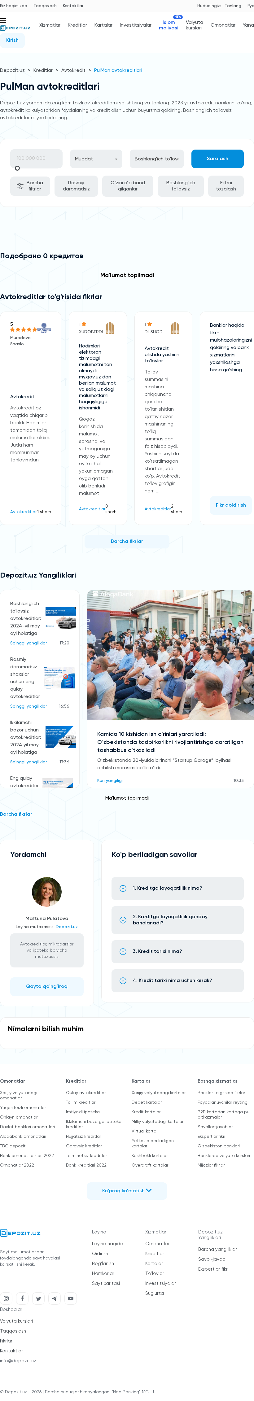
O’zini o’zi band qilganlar (128, 186)
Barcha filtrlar (35, 186)
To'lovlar (154, 1273)
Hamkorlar (103, 1273)
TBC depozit (13, 1146)
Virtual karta (144, 1131)
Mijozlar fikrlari (212, 1165)
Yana (248, 25)
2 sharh (176, 509)
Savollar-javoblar (215, 1127)
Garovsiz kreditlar (84, 1146)
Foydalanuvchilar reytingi (223, 1102)
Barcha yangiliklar (217, 1249)
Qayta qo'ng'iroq (47, 986)
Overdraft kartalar (150, 1165)
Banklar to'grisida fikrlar (221, 1093)
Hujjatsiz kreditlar (83, 1136)
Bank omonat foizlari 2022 (27, 1156)
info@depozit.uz (18, 1361)
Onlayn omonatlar (18, 1117)
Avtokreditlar (23, 512)
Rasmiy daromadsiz (76, 186)
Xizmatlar (49, 25)
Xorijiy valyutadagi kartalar (159, 1093)
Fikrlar (6, 1341)
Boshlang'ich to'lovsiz (180, 186)
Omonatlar (223, 25)
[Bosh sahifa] (15, 30)
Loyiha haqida (107, 1244)
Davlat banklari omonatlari (27, 1127)
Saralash (217, 158)
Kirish (12, 40)
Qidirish (100, 1253)
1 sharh (44, 512)
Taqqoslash (45, 6)
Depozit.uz (12, 70)
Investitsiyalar (135, 25)
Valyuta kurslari (194, 25)
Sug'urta (154, 1293)
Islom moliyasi (168, 25)
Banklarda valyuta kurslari (224, 1156)
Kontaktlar (73, 6)
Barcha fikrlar (127, 541)
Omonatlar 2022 (17, 1165)
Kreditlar (77, 25)
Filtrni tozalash (226, 186)
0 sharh (110, 509)
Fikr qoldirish (231, 505)
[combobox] (96, 159)
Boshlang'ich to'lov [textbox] (156, 159)
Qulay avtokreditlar (86, 1093)
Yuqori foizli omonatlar (23, 1108)
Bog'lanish (103, 1263)
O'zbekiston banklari (219, 1146)
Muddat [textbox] (84, 159)
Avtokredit (73, 70)
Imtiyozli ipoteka (83, 1112)
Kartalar (103, 25)
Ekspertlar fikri (211, 1136)
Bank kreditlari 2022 (86, 1165)
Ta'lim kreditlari (81, 1102)
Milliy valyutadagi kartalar (157, 1121)
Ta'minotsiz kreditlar (86, 1156)
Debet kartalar (147, 1102)
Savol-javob (212, 1259)
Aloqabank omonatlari (23, 1136)
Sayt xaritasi (106, 1283)
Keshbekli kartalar (150, 1156)
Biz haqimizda (13, 6)
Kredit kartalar (146, 1112)
